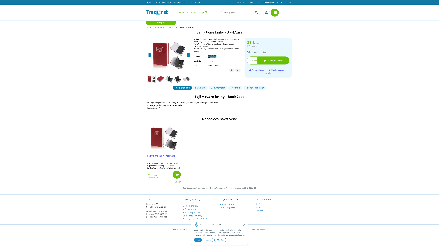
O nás (279, 2)
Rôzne (171, 27)
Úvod (151, 2)
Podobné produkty (255, 87)
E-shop (228, 2)
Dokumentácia (218, 87)
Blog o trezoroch (240, 2)
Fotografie (235, 87)
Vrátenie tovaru (189, 209)
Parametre (200, 87)
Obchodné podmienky (265, 2)
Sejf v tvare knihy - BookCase (161, 155)
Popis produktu (182, 87)
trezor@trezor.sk (165, 2)
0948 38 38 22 (182, 2)
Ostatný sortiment (159, 27)
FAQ (251, 2)
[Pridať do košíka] (177, 175)
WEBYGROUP (261, 229)
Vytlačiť (268, 73)
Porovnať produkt (259, 70)
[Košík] (275, 13)
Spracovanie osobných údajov (196, 219)
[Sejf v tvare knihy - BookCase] (169, 55)
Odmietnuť (220, 240)
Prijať (198, 240)
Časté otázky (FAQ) (227, 207)
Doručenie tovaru (190, 206)
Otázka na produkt (279, 70)
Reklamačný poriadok (192, 212)
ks (252, 61)
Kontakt (288, 2)
